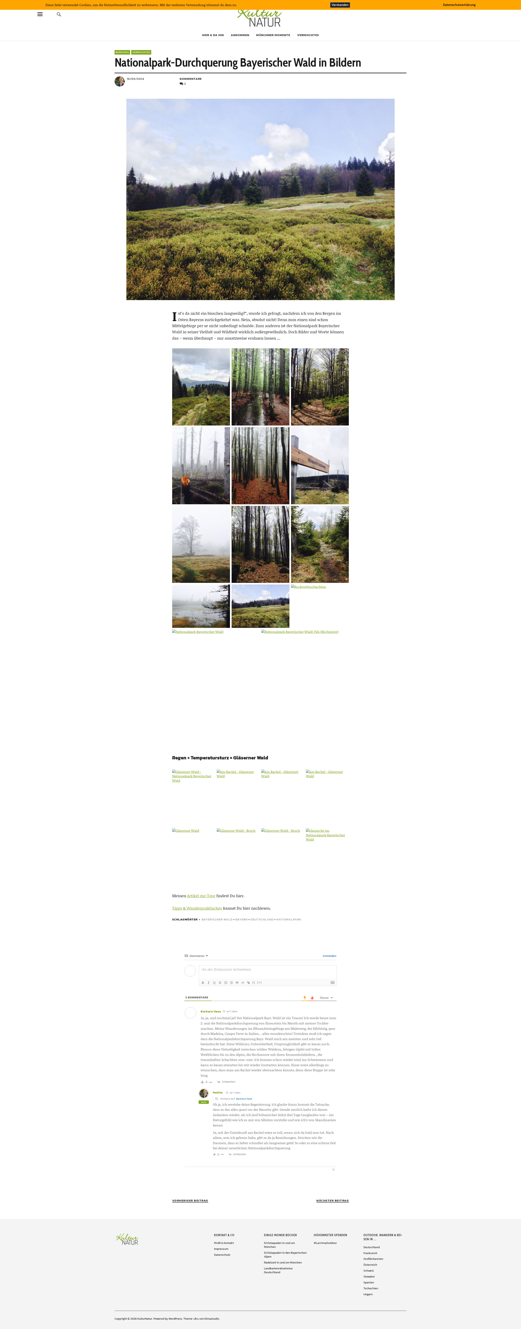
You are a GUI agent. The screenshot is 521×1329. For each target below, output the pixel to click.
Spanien (368, 1282)
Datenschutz (222, 1255)
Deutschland (262, 919)
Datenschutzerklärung (459, 5)
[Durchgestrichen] (220, 982)
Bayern (241, 919)
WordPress (175, 1319)
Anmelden (329, 956)
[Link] (248, 982)
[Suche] (59, 14)
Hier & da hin (213, 35)
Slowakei (369, 1276)
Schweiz (368, 1271)
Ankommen (240, 35)
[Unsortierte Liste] (231, 982)
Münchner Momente (273, 35)
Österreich (370, 1265)
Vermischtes (308, 35)
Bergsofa (122, 52)
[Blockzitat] (237, 982)
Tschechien (370, 1288)
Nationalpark (289, 919)
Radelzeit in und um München (283, 1262)
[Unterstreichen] (214, 982)
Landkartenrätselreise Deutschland (278, 1270)
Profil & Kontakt (224, 1243)
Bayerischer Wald (217, 919)
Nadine (218, 1092)
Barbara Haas (244, 1099)
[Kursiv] (208, 982)
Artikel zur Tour (201, 895)
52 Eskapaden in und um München (279, 1245)
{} (253, 982)
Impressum (221, 1249)
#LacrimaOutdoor (325, 1243)
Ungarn (368, 1294)
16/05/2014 (135, 78)
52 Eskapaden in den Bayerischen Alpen (285, 1255)
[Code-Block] (243, 982)
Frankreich (370, 1253)
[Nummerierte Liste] (226, 982)
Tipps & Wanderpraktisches (197, 908)
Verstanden (340, 4)
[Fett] (203, 982)
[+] (259, 982)
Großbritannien (373, 1259)
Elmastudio (212, 1319)
